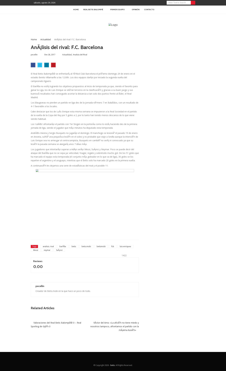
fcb (112, 246)
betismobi (101, 246)
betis (74, 246)
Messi (35, 250)
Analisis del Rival (80, 54)
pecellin (40, 286)
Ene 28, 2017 (49, 54)
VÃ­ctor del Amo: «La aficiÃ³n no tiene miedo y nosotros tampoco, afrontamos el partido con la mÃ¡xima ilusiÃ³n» (114, 326)
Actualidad (45, 39)
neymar (47, 250)
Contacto (149, 9)
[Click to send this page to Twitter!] (40, 65)
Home (76, 9)
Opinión (135, 9)
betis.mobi (86, 246)
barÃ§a (62, 246)
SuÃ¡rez (59, 250)
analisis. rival (48, 246)
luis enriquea (125, 246)
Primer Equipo (117, 9)
